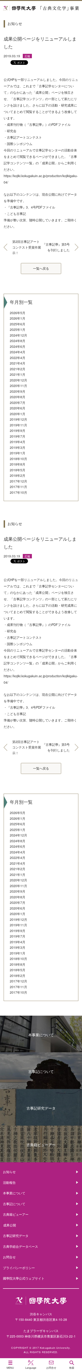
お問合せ (9, 1257)
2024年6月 (17, 346)
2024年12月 (18, 335)
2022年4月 (17, 357)
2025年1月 (17, 329)
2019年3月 (17, 447)
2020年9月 (17, 391)
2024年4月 (17, 352)
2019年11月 (18, 425)
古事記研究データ (41, 1108)
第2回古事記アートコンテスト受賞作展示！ (26, 247)
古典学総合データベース (20, 1246)
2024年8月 (17, 340)
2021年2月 (17, 369)
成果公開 (9, 1225)
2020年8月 (17, 397)
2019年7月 (17, 436)
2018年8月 (17, 464)
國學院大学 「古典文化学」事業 (41, 8)
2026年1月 (17, 318)
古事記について (41, 1071)
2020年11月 (18, 385)
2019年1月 (17, 453)
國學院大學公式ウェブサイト (23, 1278)
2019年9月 (17, 430)
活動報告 (9, 1182)
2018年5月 (17, 470)
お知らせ (9, 1171)
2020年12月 (18, 380)
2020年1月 (17, 413)
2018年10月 (18, 458)
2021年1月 (17, 374)
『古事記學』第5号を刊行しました (56, 247)
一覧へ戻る (41, 268)
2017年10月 (18, 492)
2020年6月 (17, 408)
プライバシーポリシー (19, 1267)
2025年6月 (17, 324)
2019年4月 (17, 441)
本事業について (41, 1034)
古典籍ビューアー (41, 1144)
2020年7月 (17, 402)
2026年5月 (17, 312)
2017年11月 (18, 486)
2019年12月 (18, 419)
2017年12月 (18, 481)
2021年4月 (17, 363)
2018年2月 (17, 475)
